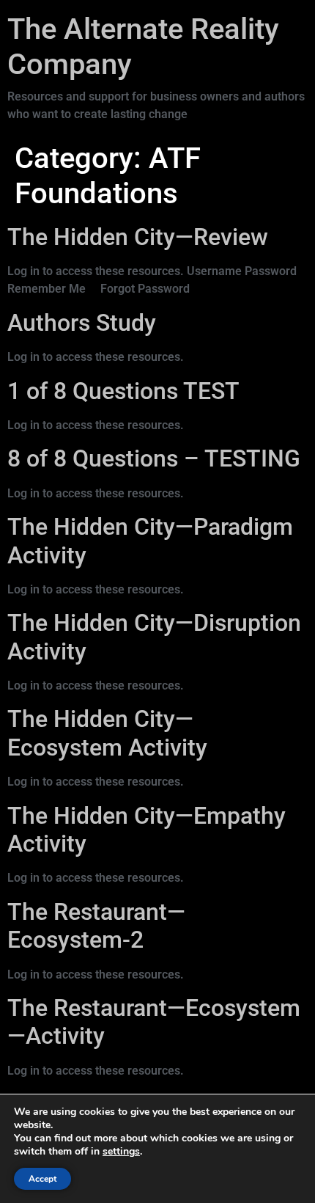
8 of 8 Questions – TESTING (153, 458)
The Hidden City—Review (137, 237)
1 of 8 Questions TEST (123, 391)
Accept (42, 1179)
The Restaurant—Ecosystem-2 (96, 926)
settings (121, 1151)
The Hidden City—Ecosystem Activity (107, 733)
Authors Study (81, 323)
